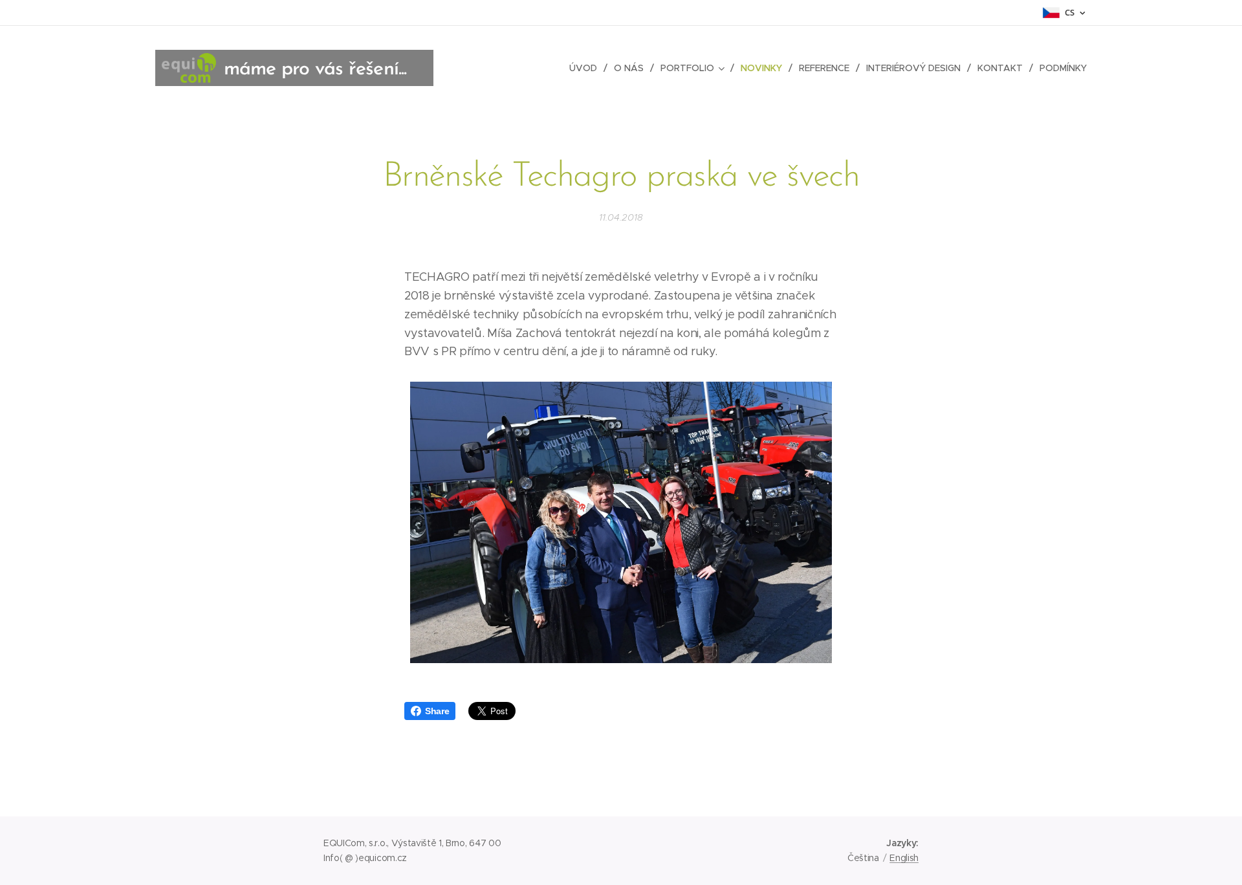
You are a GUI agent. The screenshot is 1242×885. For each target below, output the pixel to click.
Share (437, 711)
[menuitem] (586, 68)
